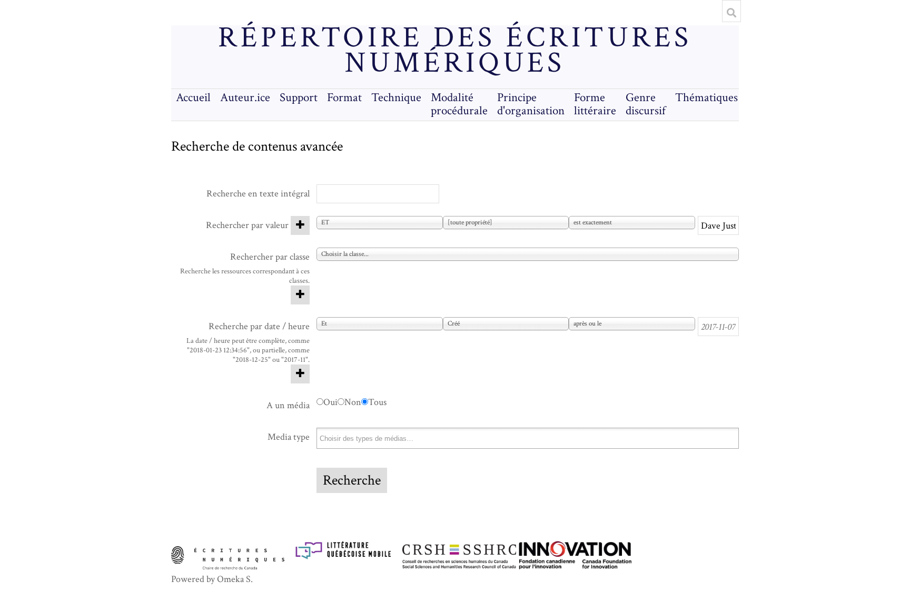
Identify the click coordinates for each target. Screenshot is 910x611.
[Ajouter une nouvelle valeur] (300, 225)
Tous (377, 402)
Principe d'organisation (531, 104)
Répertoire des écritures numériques (454, 50)
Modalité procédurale (459, 104)
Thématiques (706, 97)
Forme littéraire (595, 104)
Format (344, 97)
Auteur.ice (245, 97)
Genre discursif (646, 104)
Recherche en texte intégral (258, 194)
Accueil (193, 97)
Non (352, 402)
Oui (330, 402)
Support (299, 97)
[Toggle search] (731, 12)
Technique (396, 97)
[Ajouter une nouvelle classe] (300, 294)
